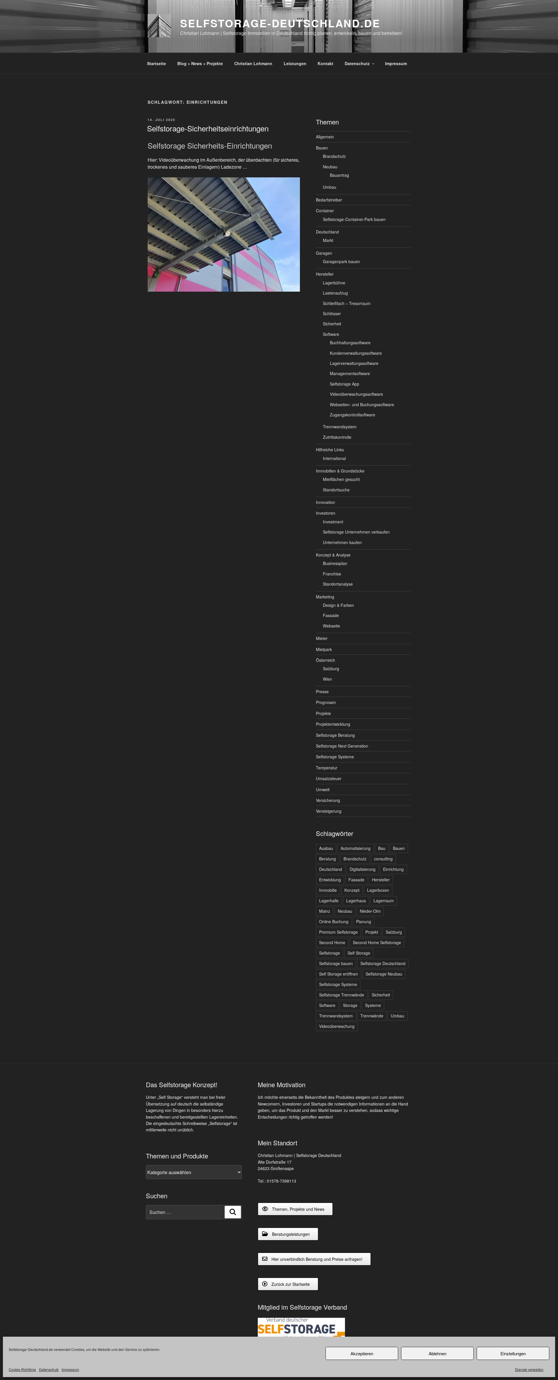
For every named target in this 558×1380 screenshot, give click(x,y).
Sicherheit (332, 324)
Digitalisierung (362, 869)
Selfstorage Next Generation (342, 746)
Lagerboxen (378, 890)
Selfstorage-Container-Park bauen (354, 219)
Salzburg (331, 668)
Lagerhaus (356, 900)
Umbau (329, 187)
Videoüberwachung (337, 1026)
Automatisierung (356, 848)
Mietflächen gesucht (341, 479)
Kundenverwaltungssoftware (356, 353)
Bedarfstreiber (329, 200)
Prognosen (326, 702)
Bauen (322, 148)
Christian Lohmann (253, 63)
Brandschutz (334, 156)
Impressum (70, 1369)
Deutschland (327, 232)
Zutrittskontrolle (337, 437)
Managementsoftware (350, 373)
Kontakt (325, 63)
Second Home (332, 942)
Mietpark (324, 649)
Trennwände (371, 1016)
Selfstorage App (344, 384)
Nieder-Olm (370, 911)
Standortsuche (336, 490)
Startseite (156, 63)
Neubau (330, 167)
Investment (333, 522)
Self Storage (359, 953)
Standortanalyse (338, 584)
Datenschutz (49, 1369)
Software (331, 334)
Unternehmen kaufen (342, 542)
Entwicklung (330, 879)
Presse (322, 691)
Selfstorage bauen (336, 963)
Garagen (324, 253)
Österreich (325, 660)
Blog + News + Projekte (200, 63)
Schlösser (332, 313)
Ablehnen (437, 1353)
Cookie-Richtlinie (22, 1369)
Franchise (332, 574)
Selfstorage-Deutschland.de (280, 23)
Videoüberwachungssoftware (356, 394)
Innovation (325, 502)
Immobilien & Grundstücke (340, 471)
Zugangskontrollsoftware (352, 415)
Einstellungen (513, 1353)
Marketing (325, 597)
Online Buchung (333, 921)
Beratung (327, 859)
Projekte (323, 713)
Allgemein (325, 137)
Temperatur (326, 768)
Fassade (331, 615)
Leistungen (295, 63)
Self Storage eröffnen (338, 974)
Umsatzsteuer (328, 778)
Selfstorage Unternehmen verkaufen (356, 532)
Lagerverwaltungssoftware (354, 363)
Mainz (324, 911)
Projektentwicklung (333, 724)
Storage (350, 1005)
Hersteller (325, 274)
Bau (381, 848)
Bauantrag (339, 175)
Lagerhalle (329, 900)
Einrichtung (393, 869)
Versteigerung (328, 811)
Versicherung (328, 800)
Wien (327, 679)
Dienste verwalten (529, 1369)
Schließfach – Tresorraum (347, 303)
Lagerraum (383, 900)
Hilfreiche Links (330, 449)
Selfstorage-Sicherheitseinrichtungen (208, 128)
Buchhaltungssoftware (350, 342)
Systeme (373, 1005)
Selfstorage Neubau (384, 974)
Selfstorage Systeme (335, 756)
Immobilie (328, 890)
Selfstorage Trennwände (341, 995)
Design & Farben (338, 605)
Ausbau (326, 848)
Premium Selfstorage (338, 932)
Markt (328, 240)
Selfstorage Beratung (335, 735)
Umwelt (323, 789)
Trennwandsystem (340, 426)
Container (325, 210)
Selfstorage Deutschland (382, 963)
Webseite (331, 626)
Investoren (325, 513)
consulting (383, 859)
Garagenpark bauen (341, 261)
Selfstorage (329, 953)
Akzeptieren (361, 1353)
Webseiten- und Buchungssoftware (362, 404)
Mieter (322, 638)
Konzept (352, 890)
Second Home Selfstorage (377, 942)
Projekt (371, 932)
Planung (363, 921)
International (334, 458)
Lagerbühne (334, 283)
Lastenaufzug (335, 293)
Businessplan (335, 563)
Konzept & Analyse (333, 555)
